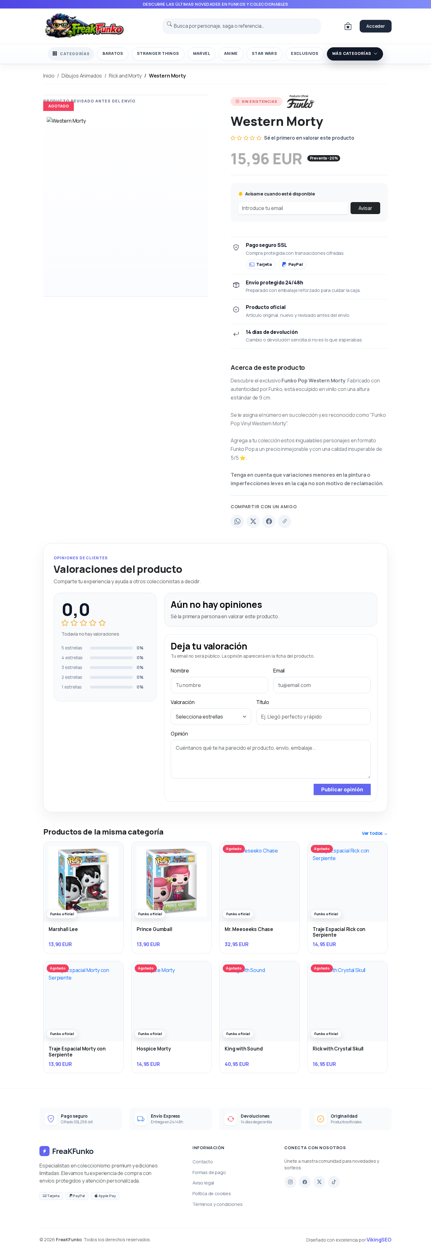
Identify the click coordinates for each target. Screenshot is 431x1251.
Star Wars (264, 53)
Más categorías (351, 53)
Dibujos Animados (82, 75)
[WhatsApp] (237, 521)
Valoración (182, 702)
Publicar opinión (342, 789)
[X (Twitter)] (253, 521)
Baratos (113, 53)
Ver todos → (375, 833)
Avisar (365, 208)
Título (262, 702)
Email (279, 670)
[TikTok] (334, 1182)
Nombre (180, 670)
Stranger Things (158, 53)
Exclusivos (304, 53)
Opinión (179, 733)
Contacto (202, 1162)
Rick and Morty (125, 75)
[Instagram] (290, 1182)
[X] (319, 1182)
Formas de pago (209, 1172)
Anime (231, 53)
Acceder (375, 26)
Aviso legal (203, 1183)
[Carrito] (348, 26)
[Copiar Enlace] (284, 521)
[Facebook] (268, 521)
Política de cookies (211, 1193)
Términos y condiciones (217, 1204)
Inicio (49, 75)
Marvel (201, 53)
